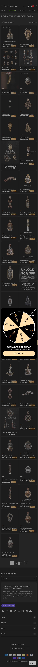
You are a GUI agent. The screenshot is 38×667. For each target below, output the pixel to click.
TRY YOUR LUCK (19, 353)
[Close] (35, 310)
